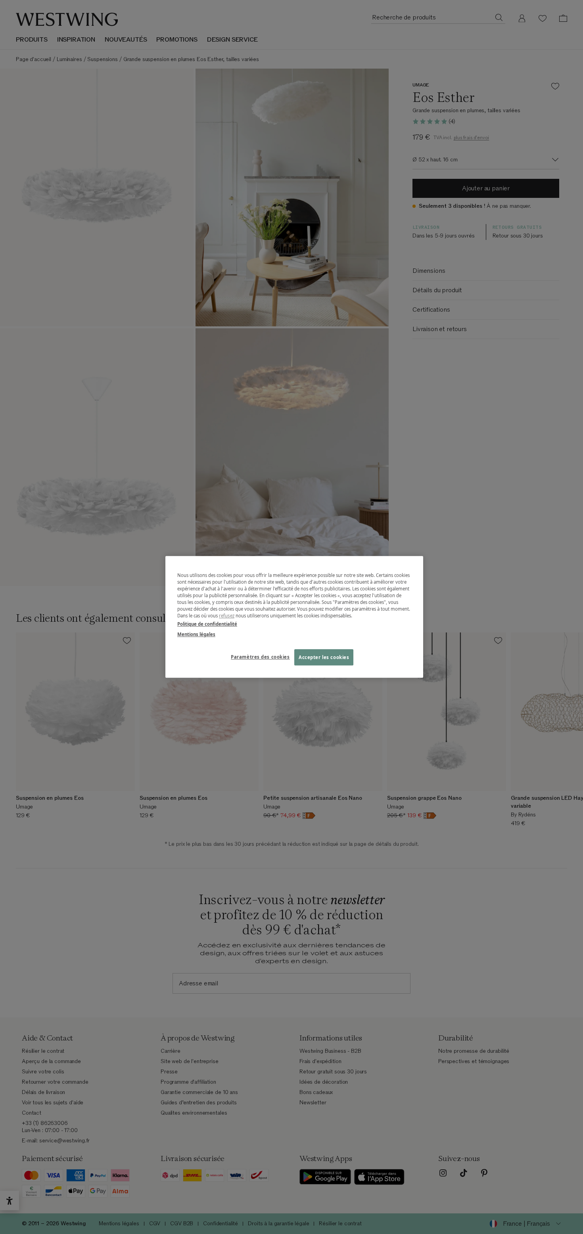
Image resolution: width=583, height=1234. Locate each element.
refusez (226, 616)
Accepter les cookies (324, 657)
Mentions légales (196, 634)
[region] (294, 617)
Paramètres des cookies (260, 657)
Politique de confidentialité (207, 624)
